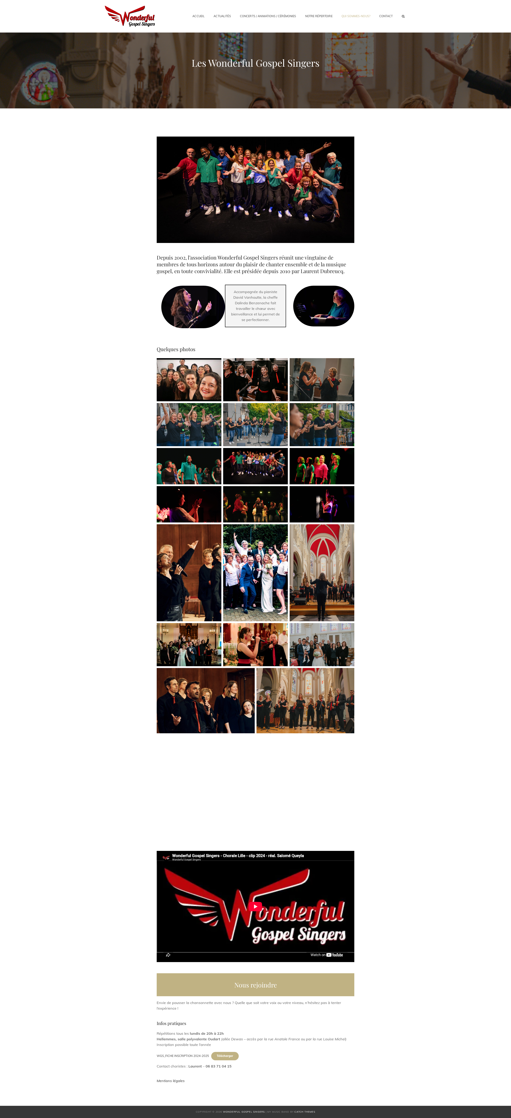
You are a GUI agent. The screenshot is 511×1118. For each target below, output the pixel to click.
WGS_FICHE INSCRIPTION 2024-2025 (183, 1056)
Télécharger (225, 1056)
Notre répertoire (319, 16)
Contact (386, 16)
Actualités (222, 16)
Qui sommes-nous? (356, 16)
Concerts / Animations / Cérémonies (268, 16)
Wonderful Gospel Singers (244, 1111)
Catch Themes (304, 1111)
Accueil (198, 16)
